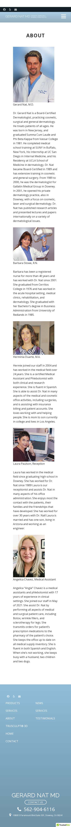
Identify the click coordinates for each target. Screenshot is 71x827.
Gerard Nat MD (26, 16)
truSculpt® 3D (17, 726)
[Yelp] (10, 9)
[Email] (15, 9)
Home (10, 733)
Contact (12, 741)
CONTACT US (35, 802)
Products (13, 703)
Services (11, 711)
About (10, 718)
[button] (63, 16)
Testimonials (45, 718)
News (39, 703)
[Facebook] (4, 9)
